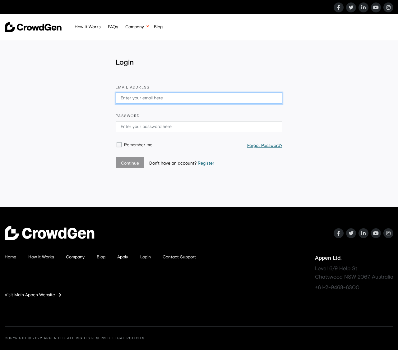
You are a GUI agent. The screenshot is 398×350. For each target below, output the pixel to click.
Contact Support (179, 257)
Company (134, 27)
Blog (158, 27)
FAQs (113, 27)
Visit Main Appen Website (32, 295)
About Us (134, 42)
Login (145, 257)
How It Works (88, 27)
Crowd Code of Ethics (146, 55)
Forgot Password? (264, 145)
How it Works (41, 257)
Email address (133, 87)
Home (10, 257)
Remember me (138, 145)
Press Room (137, 68)
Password (128, 116)
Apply (122, 257)
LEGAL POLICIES (129, 338)
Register (206, 163)
